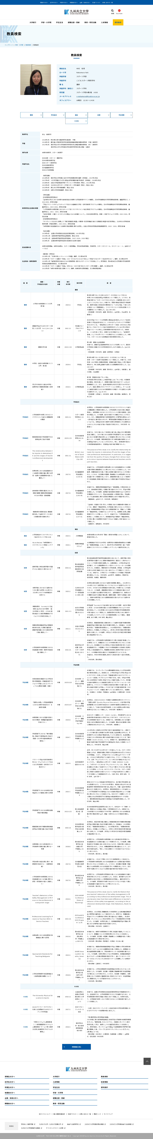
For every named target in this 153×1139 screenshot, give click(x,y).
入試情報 (104, 22)
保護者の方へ (74, 2)
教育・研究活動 (90, 22)
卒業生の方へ (64, 2)
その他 (76, 121)
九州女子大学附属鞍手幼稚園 (30, 1128)
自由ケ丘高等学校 (73, 1124)
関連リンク (97, 1114)
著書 (31, 115)
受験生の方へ (44, 2)
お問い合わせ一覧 (107, 2)
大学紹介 (33, 22)
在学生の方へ (54, 2)
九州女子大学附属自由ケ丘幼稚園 (120, 1124)
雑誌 (76, 115)
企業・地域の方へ (85, 2)
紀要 (99, 115)
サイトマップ (108, 1114)
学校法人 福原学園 (27, 1124)
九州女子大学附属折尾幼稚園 (94, 1124)
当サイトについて (45, 1114)
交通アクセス (96, 2)
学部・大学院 (46, 22)
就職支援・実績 (74, 22)
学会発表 (121, 115)
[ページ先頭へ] (147, 1061)
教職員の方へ (10, 1103)
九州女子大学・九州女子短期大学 (50, 1124)
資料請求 (118, 22)
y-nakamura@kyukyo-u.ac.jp (88, 96)
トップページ (9, 45)
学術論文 (54, 115)
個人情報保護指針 (59, 1114)
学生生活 (59, 22)
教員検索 (28, 45)
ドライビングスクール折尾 (54, 1128)
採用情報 (104, 1082)
